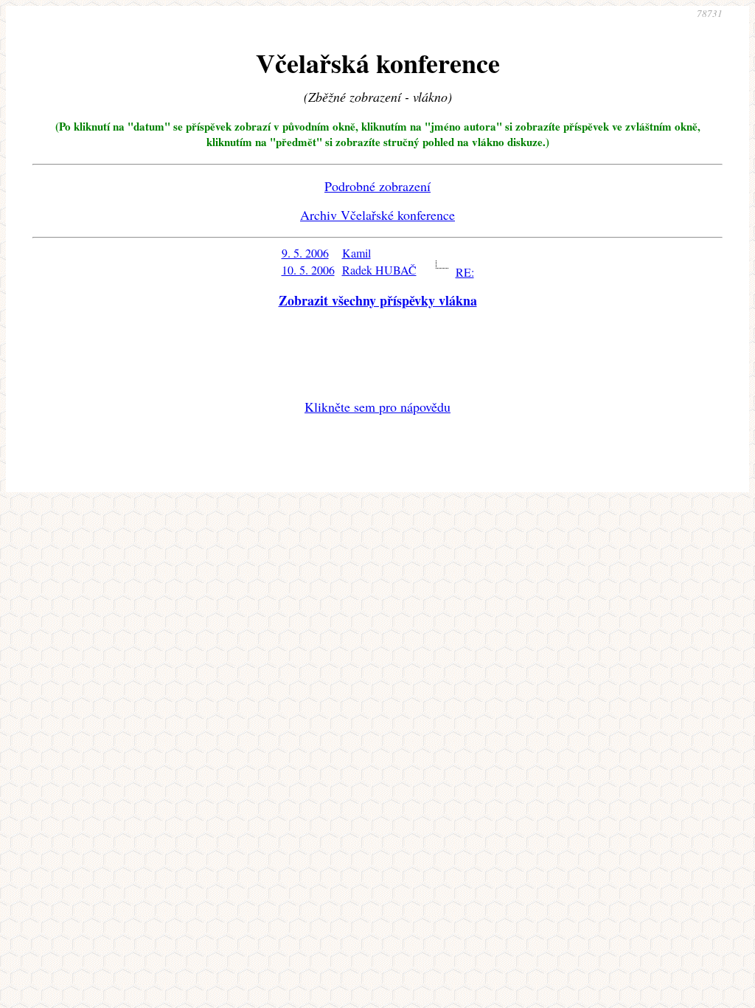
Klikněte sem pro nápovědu (377, 406)
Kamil (356, 252)
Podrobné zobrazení (377, 186)
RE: (465, 272)
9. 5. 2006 (305, 252)
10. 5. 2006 (308, 269)
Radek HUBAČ (379, 269)
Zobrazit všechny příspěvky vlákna (378, 300)
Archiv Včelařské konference (377, 215)
